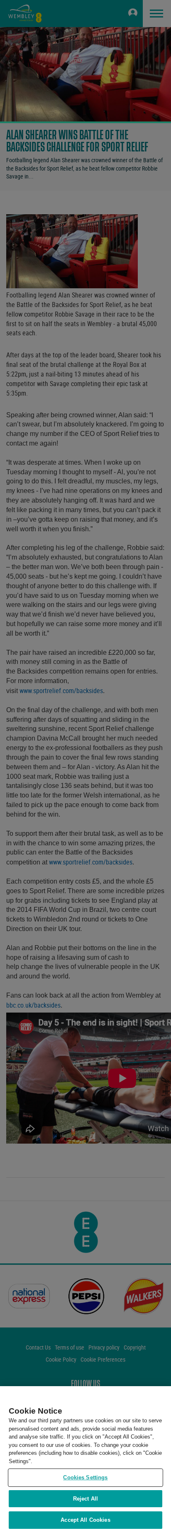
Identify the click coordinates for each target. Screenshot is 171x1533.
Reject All (85, 1499)
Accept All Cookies (85, 1520)
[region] (85, 1459)
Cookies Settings (85, 1477)
